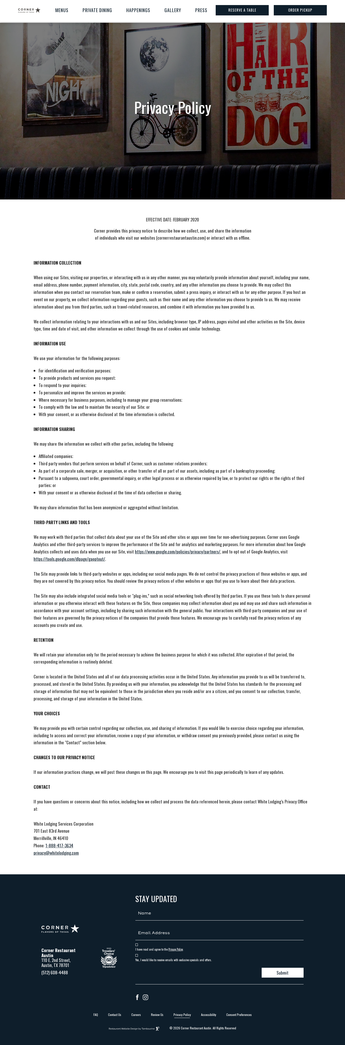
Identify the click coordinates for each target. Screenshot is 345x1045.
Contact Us (114, 1014)
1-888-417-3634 (59, 845)
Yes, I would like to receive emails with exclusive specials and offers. (173, 960)
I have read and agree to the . (159, 949)
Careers (136, 1014)
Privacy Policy (175, 949)
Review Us (157, 1014)
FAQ (95, 1014)
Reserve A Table (242, 10)
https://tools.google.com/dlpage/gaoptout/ (69, 559)
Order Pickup (300, 10)
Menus (61, 10)
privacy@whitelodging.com (56, 853)
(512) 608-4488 (54, 972)
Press (201, 10)
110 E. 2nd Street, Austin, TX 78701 (55, 962)
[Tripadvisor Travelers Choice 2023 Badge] (109, 966)
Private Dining (97, 10)
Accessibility (208, 1014)
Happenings (138, 10)
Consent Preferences (239, 1014)
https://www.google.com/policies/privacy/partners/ (177, 551)
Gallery (172, 10)
